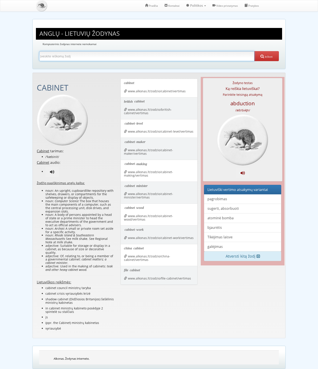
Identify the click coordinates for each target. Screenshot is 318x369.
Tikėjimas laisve (220, 237)
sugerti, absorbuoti (223, 208)
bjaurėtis (214, 227)
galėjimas (215, 246)
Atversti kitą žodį (241, 256)
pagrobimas (217, 199)
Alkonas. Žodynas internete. (71, 359)
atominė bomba (220, 218)
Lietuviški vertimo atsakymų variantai (237, 189)
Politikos (196, 5)
